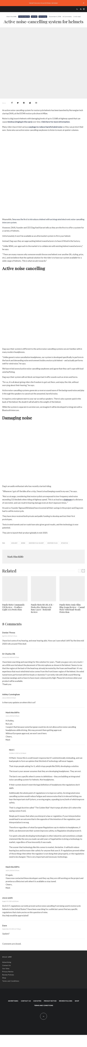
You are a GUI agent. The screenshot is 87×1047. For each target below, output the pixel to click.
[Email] (36, 103)
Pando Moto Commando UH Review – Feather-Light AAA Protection (13, 607)
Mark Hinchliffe (11, 16)
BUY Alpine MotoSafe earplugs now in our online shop (44, 214)
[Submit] (30, 103)
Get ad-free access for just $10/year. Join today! (43, 3)
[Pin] (24, 103)
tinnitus (65, 543)
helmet (14, 543)
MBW (23, 543)
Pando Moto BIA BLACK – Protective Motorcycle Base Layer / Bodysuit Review (42, 608)
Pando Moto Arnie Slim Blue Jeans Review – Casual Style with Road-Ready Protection (72, 608)
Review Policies (8, 975)
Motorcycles (53, 543)
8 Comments (67, 16)
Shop (4, 978)
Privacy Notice (7, 972)
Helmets (34, 16)
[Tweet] (18, 103)
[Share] (11, 103)
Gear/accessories (24, 16)
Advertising (6, 962)
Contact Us (6, 965)
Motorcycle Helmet (37, 543)
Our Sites (5, 968)
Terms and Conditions (10, 981)
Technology (43, 16)
